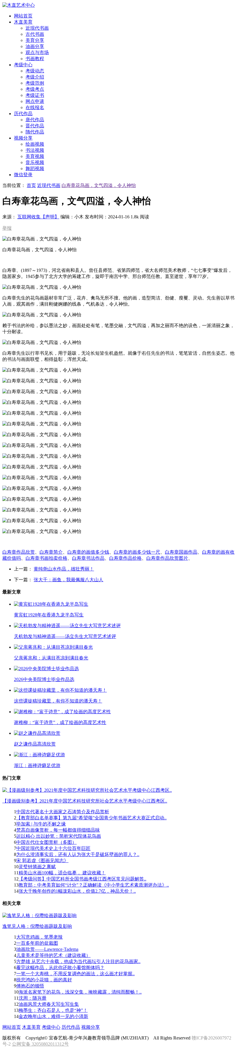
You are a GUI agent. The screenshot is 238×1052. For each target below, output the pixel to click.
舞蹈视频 (35, 168)
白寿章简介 (51, 552)
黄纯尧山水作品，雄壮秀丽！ (64, 568)
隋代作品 (35, 131)
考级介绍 (35, 76)
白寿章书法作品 (88, 558)
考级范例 (35, 83)
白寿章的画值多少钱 (88, 552)
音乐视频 (35, 162)
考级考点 (35, 89)
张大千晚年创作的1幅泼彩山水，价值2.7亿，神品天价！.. (77, 891)
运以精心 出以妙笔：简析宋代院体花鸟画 (58, 836)
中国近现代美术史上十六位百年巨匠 (53, 848)
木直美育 (31, 1027)
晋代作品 (35, 125)
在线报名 (35, 107)
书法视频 (35, 150)
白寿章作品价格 (125, 558)
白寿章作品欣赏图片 (167, 558)
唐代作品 (35, 119)
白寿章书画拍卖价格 (46, 558)
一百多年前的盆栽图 (37, 943)
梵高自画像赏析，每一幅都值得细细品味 (58, 830)
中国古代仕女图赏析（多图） (46, 842)
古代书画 (35, 34)
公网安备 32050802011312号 (40, 1044)
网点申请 (35, 101)
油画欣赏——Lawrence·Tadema (47, 949)
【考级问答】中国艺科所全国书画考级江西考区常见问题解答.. (82, 878)
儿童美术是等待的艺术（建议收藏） (53, 955)
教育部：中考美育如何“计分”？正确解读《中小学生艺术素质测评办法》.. (94, 884)
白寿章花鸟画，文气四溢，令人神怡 (99, 185)
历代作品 (71, 1027)
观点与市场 (37, 52)
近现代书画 (37, 28)
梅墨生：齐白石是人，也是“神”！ (53, 1010)
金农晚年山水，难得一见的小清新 (53, 1016)
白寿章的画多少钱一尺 (137, 552)
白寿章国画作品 (181, 552)
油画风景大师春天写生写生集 (49, 1004)
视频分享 (90, 1027)
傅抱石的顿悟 (30, 985)
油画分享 (35, 46)
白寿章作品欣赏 (18, 552)
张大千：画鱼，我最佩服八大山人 (68, 579)
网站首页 (11, 1027)
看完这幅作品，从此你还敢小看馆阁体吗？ (60, 967)
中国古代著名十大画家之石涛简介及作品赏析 (62, 811)
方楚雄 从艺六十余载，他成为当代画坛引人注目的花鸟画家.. (78, 961)
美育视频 (35, 156)
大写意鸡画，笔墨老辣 (39, 937)
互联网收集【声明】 (38, 216)
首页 (31, 185)
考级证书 (35, 95)
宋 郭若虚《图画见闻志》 (42, 860)
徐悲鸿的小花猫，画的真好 (44, 979)
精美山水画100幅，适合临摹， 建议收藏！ (62, 872)
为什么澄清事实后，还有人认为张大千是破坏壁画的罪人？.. (77, 854)
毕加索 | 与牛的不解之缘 (41, 823)
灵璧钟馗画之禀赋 (37, 866)
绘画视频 (35, 144)
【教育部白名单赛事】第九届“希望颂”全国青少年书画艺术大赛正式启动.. (91, 817)
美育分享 (35, 40)
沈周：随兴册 (32, 998)
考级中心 (51, 1027)
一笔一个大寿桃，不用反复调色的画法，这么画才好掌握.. (75, 973)
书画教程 (35, 58)
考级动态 (35, 70)
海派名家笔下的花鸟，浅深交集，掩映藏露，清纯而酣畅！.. (80, 991)
